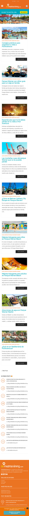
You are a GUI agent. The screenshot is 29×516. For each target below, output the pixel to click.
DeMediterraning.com (5, 490)
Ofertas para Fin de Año (5, 491)
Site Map (3, 483)
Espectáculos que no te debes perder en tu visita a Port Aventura (13, 121)
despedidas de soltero (17, 472)
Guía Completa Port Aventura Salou (10, 40)
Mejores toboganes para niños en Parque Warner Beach (13, 238)
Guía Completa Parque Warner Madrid (11, 79)
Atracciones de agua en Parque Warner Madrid (14, 311)
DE (14, 1)
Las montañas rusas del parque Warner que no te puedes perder (14, 160)
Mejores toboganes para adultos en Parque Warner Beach (14, 274)
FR (12, 1)
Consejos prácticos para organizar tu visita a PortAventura (13, 22)
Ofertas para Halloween (5, 492)
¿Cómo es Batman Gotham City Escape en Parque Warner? (14, 199)
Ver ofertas (24, 12)
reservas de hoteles (19, 470)
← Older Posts (4, 370)
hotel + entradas (11, 470)
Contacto (3, 480)
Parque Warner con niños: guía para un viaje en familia (13, 82)
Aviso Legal (3, 482)
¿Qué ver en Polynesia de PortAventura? (16, 447)
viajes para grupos (8, 472)
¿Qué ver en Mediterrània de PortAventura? (13, 347)
